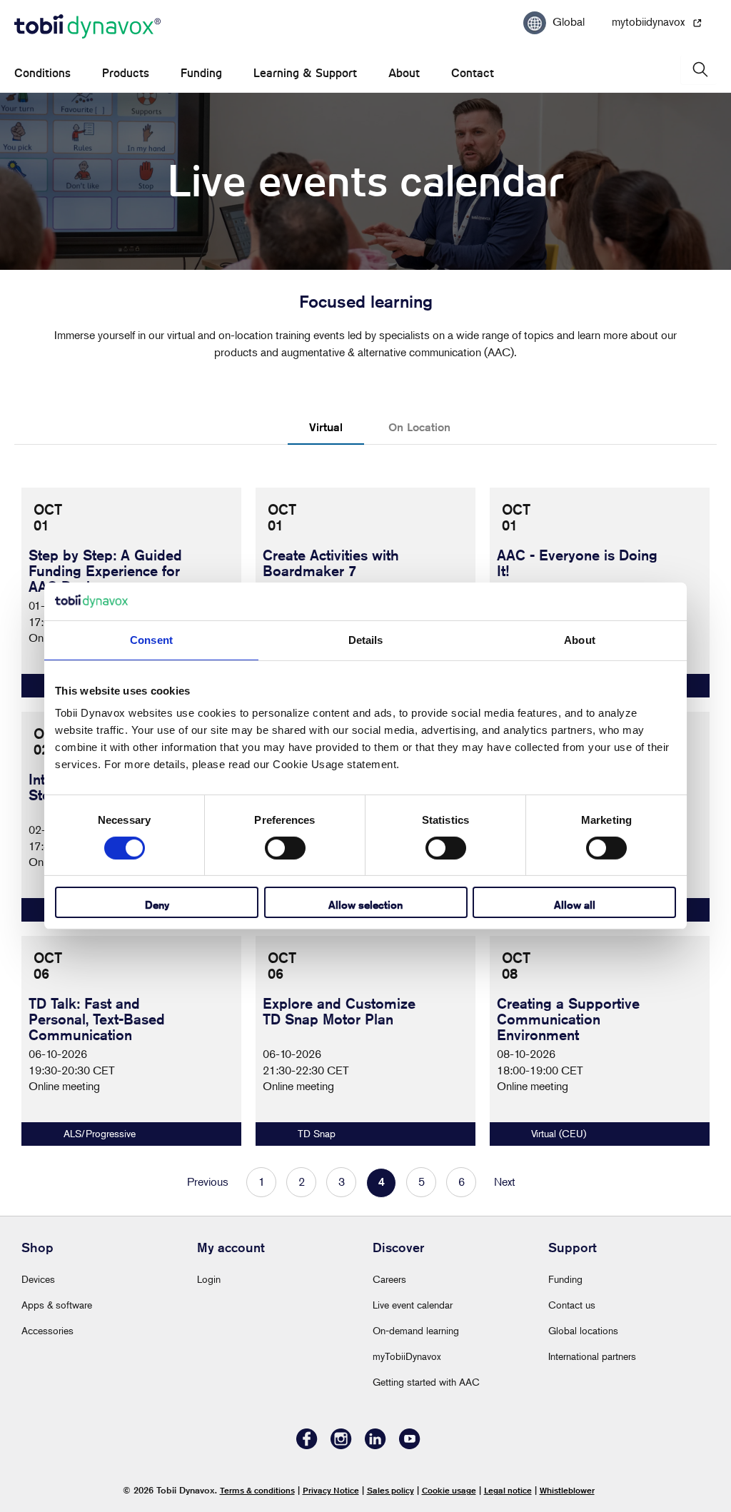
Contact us (571, 1305)
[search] (699, 69)
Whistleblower (567, 1490)
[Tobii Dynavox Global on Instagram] (341, 1445)
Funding (201, 73)
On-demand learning (416, 1330)
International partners (592, 1356)
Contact (472, 73)
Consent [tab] (151, 639)
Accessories (47, 1330)
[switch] (285, 848)
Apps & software (56, 1305)
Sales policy (390, 1490)
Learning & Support (305, 73)
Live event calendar (413, 1305)
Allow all (574, 905)
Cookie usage (449, 1490)
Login (209, 1279)
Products (125, 73)
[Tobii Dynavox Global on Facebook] (307, 1445)
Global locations (583, 1330)
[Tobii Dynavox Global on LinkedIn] (375, 1445)
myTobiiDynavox (407, 1356)
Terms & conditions (257, 1490)
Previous (207, 1181)
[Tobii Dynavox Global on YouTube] (409, 1445)
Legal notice (508, 1490)
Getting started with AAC (426, 1382)
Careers (389, 1279)
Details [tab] (365, 639)
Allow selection (365, 905)
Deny (157, 905)
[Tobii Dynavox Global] (87, 27)
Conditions (42, 73)
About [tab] (579, 639)
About (404, 73)
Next (504, 1181)
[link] (131, 1041)
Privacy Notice (331, 1490)
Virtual (326, 427)
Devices (38, 1279)
